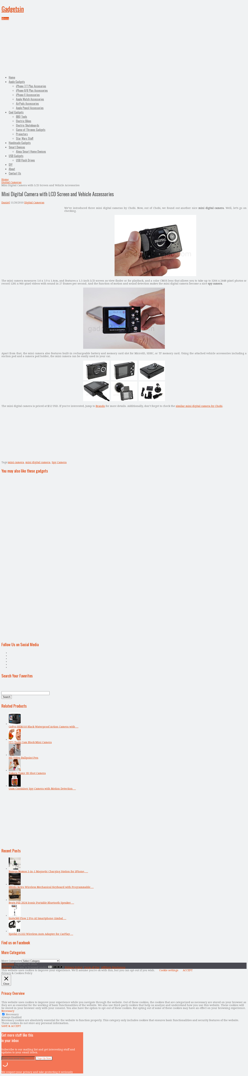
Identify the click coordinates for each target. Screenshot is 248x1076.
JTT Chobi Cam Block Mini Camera (30, 742)
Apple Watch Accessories (30, 99)
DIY (11, 164)
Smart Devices (17, 147)
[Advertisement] (124, 47)
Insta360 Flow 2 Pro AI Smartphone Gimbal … (37, 918)
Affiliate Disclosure (113, 967)
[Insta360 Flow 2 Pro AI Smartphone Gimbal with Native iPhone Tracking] (15, 915)
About (12, 169)
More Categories (11, 960)
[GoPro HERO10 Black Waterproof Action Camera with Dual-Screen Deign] (15, 723)
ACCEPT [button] (188, 970)
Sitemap (6, 967)
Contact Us (15, 173)
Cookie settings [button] (168, 970)
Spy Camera (59, 462)
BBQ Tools (21, 116)
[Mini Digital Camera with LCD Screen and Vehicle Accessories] (155, 275)
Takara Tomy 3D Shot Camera (27, 773)
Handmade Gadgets (20, 143)
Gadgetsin (12, 8)
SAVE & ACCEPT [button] (11, 1026)
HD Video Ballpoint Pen (23, 757)
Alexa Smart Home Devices (31, 151)
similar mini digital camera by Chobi (199, 406)
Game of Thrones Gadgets (30, 130)
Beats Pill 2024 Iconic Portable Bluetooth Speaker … (41, 902)
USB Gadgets (16, 156)
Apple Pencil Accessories (30, 108)
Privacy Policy (74, 967)
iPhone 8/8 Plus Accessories (32, 90)
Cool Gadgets (16, 112)
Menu (5, 18)
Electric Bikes (23, 121)
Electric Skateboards (27, 125)
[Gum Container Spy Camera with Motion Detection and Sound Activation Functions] (15, 785)
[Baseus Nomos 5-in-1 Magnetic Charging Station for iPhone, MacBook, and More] (15, 868)
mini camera (16, 462)
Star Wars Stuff (24, 138)
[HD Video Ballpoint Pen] (15, 754)
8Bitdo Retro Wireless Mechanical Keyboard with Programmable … (51, 887)
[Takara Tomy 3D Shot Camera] (15, 770)
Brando (100, 406)
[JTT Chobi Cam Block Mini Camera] (15, 739)
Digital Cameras (11, 182)
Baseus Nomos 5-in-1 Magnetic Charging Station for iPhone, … (48, 871)
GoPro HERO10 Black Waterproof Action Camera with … (43, 726)
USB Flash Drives (25, 160)
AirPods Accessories (27, 103)
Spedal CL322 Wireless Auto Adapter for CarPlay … (41, 933)
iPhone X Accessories (28, 95)
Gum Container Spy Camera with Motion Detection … (42, 788)
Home (12, 77)
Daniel (5, 202)
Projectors (22, 134)
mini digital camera (37, 462)
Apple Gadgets (17, 82)
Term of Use (91, 967)
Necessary (12, 1014)
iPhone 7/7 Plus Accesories (31, 86)
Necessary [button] (7, 1011)
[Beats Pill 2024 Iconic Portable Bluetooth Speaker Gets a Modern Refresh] (15, 899)
